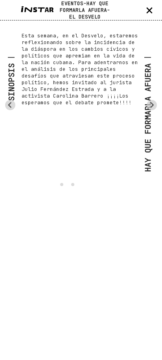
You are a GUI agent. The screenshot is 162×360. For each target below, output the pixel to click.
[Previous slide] (10, 105)
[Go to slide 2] (67, 184)
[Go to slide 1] (61, 184)
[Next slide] (152, 105)
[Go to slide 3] (72, 184)
